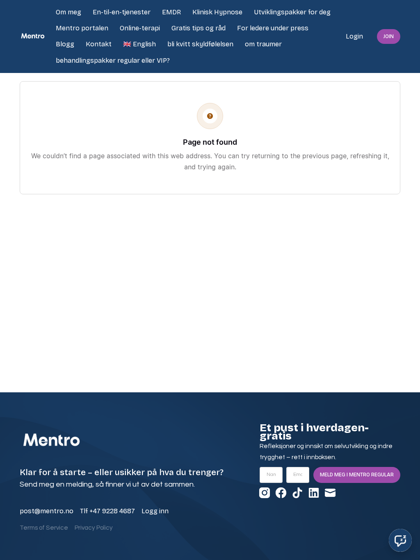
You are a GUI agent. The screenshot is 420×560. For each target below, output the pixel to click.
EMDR (171, 12)
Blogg (65, 44)
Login (354, 36)
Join (388, 36)
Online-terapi (140, 28)
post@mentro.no (46, 511)
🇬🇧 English (139, 44)
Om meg (68, 12)
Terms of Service (44, 528)
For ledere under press (272, 28)
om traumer (263, 44)
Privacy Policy (94, 528)
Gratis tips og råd (198, 28)
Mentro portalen (82, 28)
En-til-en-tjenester (122, 12)
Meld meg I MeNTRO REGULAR (357, 475)
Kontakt (99, 44)
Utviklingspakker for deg (292, 12)
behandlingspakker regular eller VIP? (113, 60)
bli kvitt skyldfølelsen (200, 44)
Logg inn (155, 511)
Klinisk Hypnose (217, 12)
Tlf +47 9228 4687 (107, 511)
